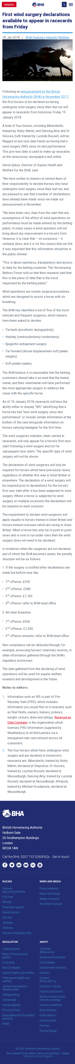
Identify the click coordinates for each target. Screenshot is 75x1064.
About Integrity (11, 967)
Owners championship (16, 933)
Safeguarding (10, 994)
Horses (7, 917)
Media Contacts (49, 898)
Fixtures (7, 888)
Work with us (48, 981)
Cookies (65, 1053)
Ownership (9, 999)
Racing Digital (48, 1030)
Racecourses (10, 912)
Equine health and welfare (18, 972)
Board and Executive (52, 957)
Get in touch (60, 857)
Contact (45, 972)
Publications (47, 1015)
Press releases (49, 888)
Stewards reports (13, 907)
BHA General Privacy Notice (21, 1053)
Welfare (63, 37)
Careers (44, 978)
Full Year (7, 896)
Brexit (5, 1023)
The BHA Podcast (51, 904)
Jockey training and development (14, 988)
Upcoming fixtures (13, 891)
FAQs (46, 857)
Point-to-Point (11, 1010)
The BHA (45, 948)
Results (7, 902)
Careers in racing (50, 986)
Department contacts (53, 967)
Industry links (48, 1020)
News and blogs (50, 893)
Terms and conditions (48, 1053)
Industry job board (51, 991)
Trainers (7, 927)
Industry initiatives (51, 1005)
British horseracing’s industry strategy (53, 998)
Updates (9, 5)
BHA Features (35, 37)
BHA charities (48, 1010)
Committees (47, 962)
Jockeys (7, 922)
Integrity (51, 37)
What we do (47, 952)
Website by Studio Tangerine (38, 1056)
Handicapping (11, 1005)
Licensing (8, 962)
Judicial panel (10, 948)
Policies (45, 1025)
